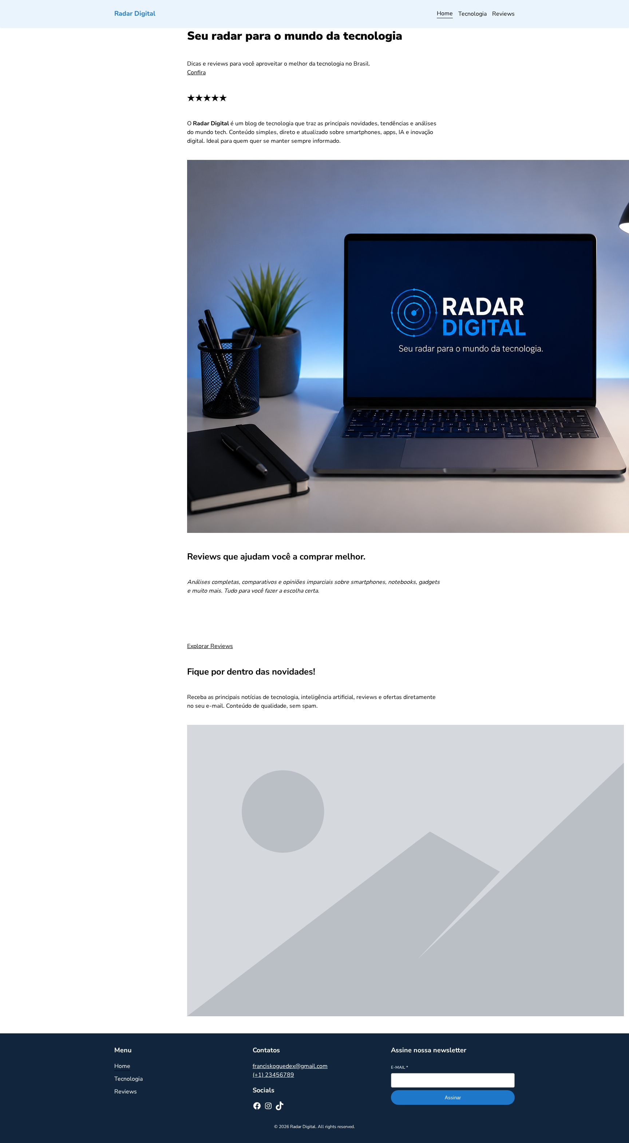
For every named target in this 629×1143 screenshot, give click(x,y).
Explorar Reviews (210, 646)
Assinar (453, 1097)
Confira (196, 72)
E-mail (399, 1067)
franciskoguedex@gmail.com (290, 1066)
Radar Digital (134, 13)
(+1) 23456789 (273, 1075)
